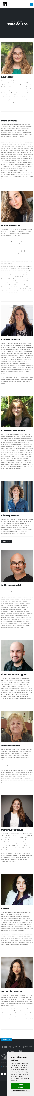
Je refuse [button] (20, 1087)
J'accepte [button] (20, 1084)
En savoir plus (6, 541)
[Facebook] (2, 1074)
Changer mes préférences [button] (20, 1090)
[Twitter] (4, 1074)
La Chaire (13, 21)
